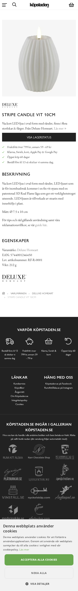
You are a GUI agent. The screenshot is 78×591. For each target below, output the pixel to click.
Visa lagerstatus (39, 137)
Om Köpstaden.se (19, 396)
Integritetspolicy (19, 400)
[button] (39, 583)
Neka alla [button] (39, 573)
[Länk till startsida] (3, 293)
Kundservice (19, 383)
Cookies (19, 404)
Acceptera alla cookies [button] (39, 559)
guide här (41, 225)
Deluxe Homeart (27, 250)
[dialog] (39, 555)
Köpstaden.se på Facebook (58, 383)
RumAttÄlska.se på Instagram (58, 387)
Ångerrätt (19, 391)
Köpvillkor (19, 387)
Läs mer (24, 549)
